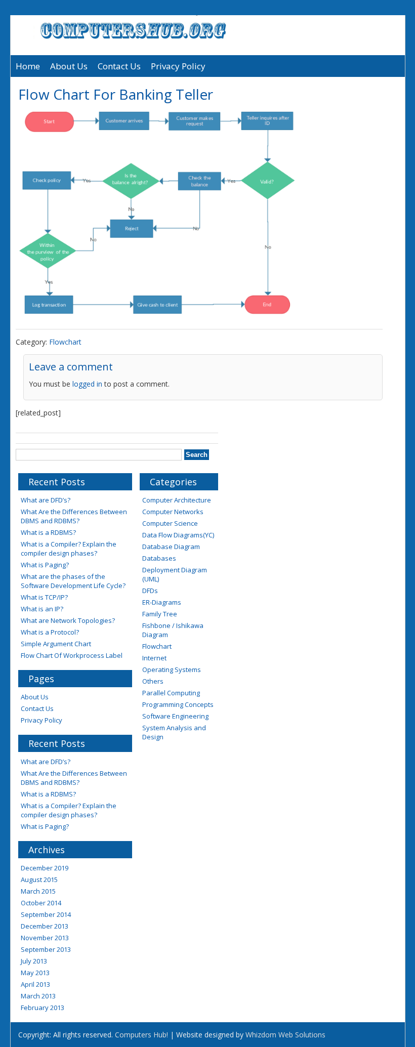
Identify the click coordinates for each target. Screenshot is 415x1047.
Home (28, 66)
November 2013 (45, 937)
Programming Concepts (178, 704)
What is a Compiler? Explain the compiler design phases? (68, 548)
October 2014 (41, 902)
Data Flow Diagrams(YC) (178, 534)
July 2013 (34, 961)
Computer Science (170, 523)
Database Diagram (171, 546)
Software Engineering (175, 716)
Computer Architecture (176, 500)
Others (152, 681)
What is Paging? (45, 564)
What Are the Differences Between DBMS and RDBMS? (74, 516)
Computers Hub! (141, 1034)
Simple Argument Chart (56, 643)
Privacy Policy (178, 66)
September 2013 (46, 949)
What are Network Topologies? (68, 620)
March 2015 (38, 891)
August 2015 (39, 879)
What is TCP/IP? (44, 597)
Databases (159, 558)
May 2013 (35, 972)
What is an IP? (42, 608)
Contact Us (119, 66)
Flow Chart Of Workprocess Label (71, 655)
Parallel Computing (171, 692)
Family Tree (159, 613)
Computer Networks (172, 511)
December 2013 (44, 926)
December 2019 (44, 867)
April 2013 (35, 984)
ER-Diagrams (161, 602)
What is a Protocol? (50, 632)
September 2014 (46, 914)
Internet (154, 657)
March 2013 (38, 995)
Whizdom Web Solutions (285, 1034)
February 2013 (42, 1007)
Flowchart (65, 342)
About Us (69, 66)
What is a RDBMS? (48, 532)
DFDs (150, 590)
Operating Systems (171, 669)
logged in (87, 384)
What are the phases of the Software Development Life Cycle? (73, 581)
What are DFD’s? (45, 500)
